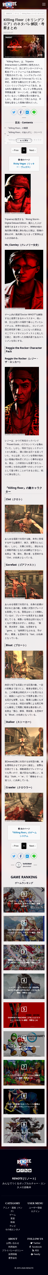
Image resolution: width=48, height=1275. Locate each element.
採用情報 (12, 1254)
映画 (13, 1222)
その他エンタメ (12, 1229)
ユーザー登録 (35, 1207)
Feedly (36, 1254)
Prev (16, 150)
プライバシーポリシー (12, 1250)
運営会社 (12, 1257)
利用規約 (12, 1246)
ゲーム (12, 1214)
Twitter (37, 1243)
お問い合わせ (12, 1243)
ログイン (35, 1211)
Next (31, 150)
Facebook (36, 1246)
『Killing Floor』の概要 (17, 128)
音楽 (13, 1218)
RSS (37, 1250)
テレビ (12, 1225)
